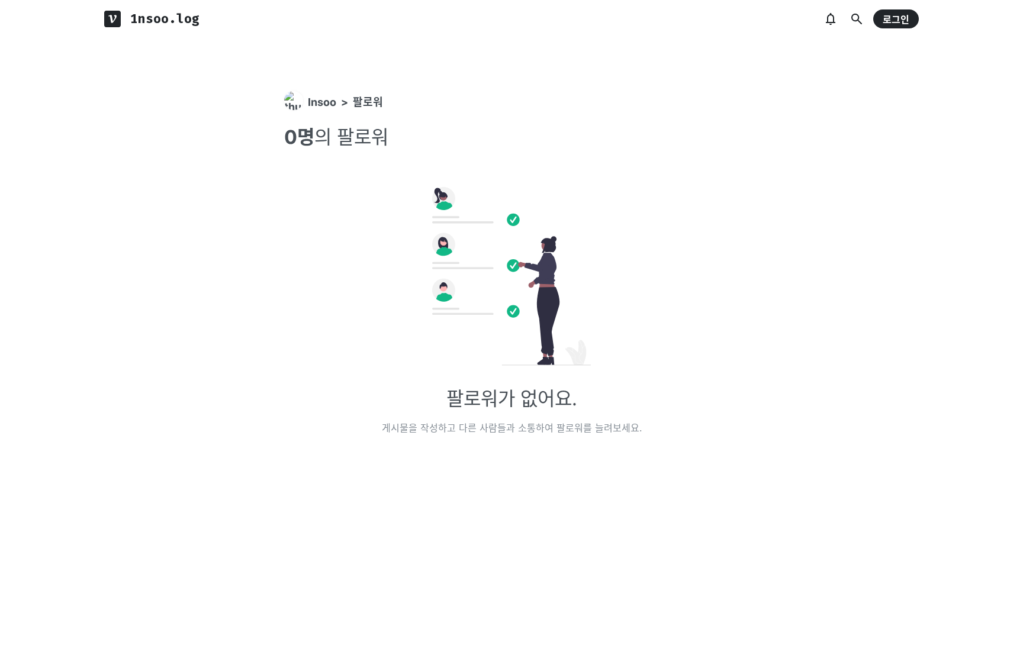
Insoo (322, 102)
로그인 (896, 19)
